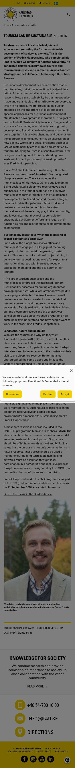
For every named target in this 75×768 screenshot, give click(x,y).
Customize (12, 394)
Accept (65, 394)
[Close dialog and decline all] (71, 369)
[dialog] (37, 384)
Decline (47, 394)
